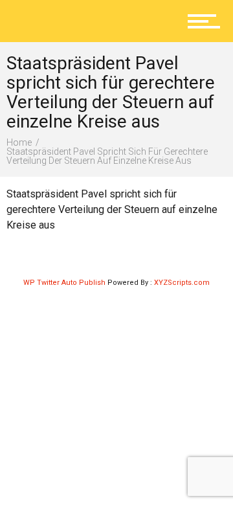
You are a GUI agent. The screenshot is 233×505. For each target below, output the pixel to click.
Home (19, 142)
